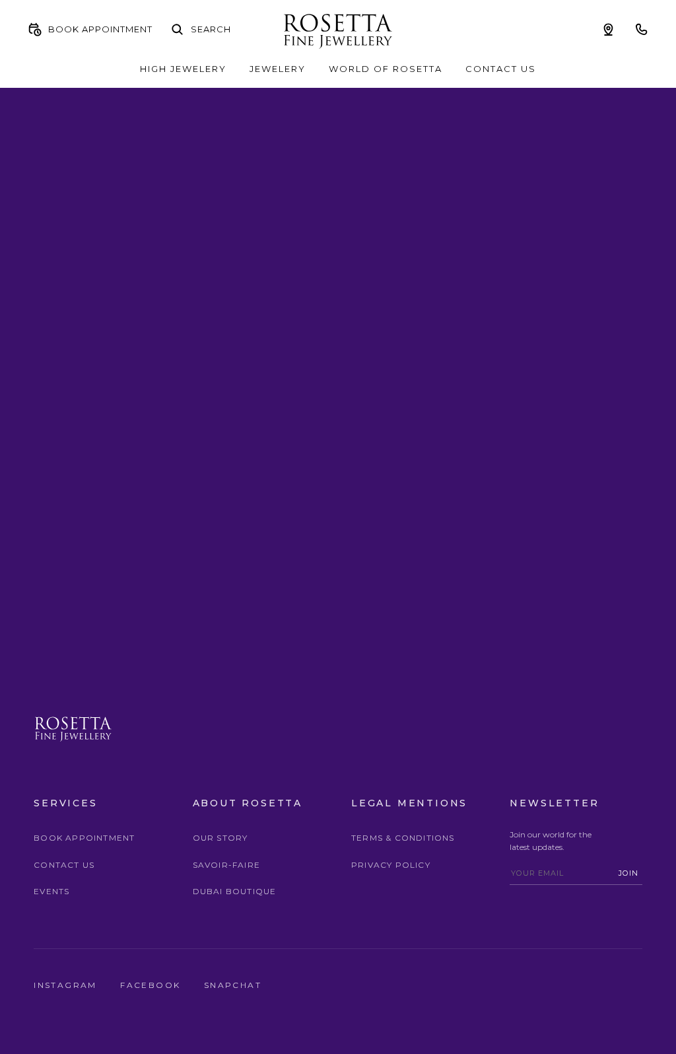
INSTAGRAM (67, 985)
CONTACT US (500, 68)
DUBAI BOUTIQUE (235, 891)
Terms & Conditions (403, 838)
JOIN (628, 873)
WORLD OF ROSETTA (385, 68)
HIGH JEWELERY (183, 68)
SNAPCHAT (232, 985)
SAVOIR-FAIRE (226, 865)
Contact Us (64, 865)
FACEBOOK (152, 985)
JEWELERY (278, 68)
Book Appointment (84, 838)
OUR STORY (220, 838)
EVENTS (51, 891)
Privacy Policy (390, 865)
